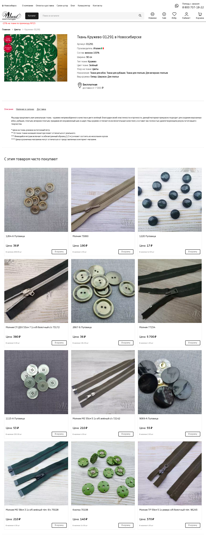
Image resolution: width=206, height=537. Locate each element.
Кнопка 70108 (80, 510)
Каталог (32, 16)
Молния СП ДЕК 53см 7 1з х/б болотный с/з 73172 (33, 327)
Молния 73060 (80, 236)
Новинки (153, 18)
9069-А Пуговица (148, 418)
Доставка (41, 109)
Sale (164, 18)
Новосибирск (10, 6)
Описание (8, 109)
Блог (73, 6)
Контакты (97, 6)
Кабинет (186, 18)
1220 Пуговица (147, 236)
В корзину (59, 252)
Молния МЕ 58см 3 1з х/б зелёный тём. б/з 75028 (32, 510)
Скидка (8, 39)
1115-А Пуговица (15, 418)
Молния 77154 (147, 327)
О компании (27, 6)
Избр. (174, 18)
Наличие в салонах (25, 109)
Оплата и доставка (45, 6)
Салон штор (62, 6)
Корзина (200, 18)
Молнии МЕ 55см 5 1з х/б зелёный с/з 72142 (96, 418)
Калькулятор (84, 6)
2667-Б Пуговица (82, 327)
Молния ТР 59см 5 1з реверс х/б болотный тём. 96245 (168, 510)
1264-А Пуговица (15, 236)
